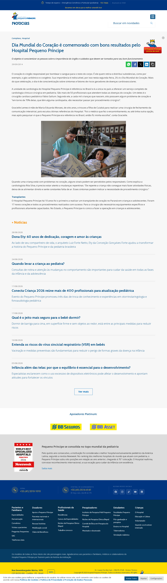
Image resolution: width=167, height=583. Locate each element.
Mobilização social (39, 528)
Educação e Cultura (142, 516)
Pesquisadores (89, 507)
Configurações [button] (156, 578)
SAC (13, 536)
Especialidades (18, 515)
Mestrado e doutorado (91, 530)
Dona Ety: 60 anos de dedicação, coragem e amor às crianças (57, 237)
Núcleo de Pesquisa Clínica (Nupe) (95, 519)
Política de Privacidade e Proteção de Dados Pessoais (66, 579)
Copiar (152, 64)
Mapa (51, 572)
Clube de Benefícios (40, 532)
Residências (62, 515)
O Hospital (139, 512)
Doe (152, 46)
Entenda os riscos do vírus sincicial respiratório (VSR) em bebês (58, 344)
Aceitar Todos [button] (131, 578)
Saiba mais (47, 468)
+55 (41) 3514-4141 (81, 489)
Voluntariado (140, 521)
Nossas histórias (39, 523)
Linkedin (146, 64)
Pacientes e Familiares (17, 508)
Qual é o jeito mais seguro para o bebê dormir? (46, 317)
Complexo (16, 38)
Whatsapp (128, 64)
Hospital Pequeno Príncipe (23, 16)
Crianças (139, 507)
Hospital (26, 38)
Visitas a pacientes (19, 527)
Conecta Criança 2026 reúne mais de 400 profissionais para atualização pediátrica (73, 290)
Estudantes (119, 507)
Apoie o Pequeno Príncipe (42, 512)
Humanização (17, 519)
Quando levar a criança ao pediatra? (38, 264)
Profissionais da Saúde (66, 508)
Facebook (134, 64)
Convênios (16, 523)
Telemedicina (119, 530)
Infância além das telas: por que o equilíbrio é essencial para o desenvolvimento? (71, 367)
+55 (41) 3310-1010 (30, 491)
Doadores (37, 507)
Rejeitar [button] (144, 578)
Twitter (140, 64)
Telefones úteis (18, 540)
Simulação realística (121, 535)
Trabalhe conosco (65, 530)
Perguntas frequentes (20, 531)
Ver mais (83, 391)
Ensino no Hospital (121, 526)
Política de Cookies (29, 579)
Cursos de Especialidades (68, 519)
